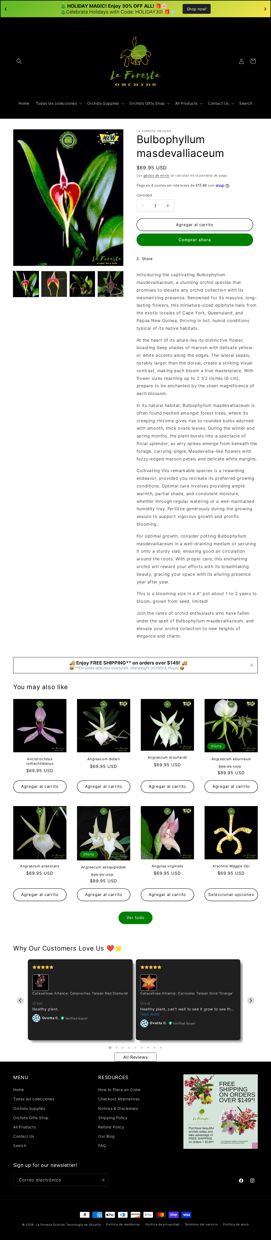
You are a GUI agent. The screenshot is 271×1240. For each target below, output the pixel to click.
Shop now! (196, 9)
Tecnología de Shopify (83, 1224)
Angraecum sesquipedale (103, 867)
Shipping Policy (112, 1117)
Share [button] (147, 258)
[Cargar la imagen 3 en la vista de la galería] (82, 284)
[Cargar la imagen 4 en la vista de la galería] (110, 284)
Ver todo (135, 917)
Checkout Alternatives (119, 1099)
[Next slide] (250, 1000)
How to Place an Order (119, 1089)
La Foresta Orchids (50, 1224)
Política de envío (236, 1224)
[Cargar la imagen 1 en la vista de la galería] (26, 284)
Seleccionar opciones (231, 894)
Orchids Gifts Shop (31, 1117)
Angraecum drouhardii (167, 757)
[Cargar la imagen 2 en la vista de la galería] (54, 284)
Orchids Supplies (29, 1108)
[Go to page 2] (116, 1047)
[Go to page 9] (161, 1047)
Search (19, 1145)
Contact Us (23, 1136)
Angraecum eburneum (231, 759)
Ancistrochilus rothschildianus (40, 761)
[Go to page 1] (110, 1047)
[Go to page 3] (123, 1047)
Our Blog (106, 1136)
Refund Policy (111, 1127)
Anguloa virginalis (167, 866)
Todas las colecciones (34, 1099)
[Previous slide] (20, 1000)
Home (18, 1089)
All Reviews (135, 1057)
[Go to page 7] (148, 1047)
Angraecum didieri (103, 759)
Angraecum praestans (39, 866)
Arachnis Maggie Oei (231, 866)
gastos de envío (156, 175)
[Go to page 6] (142, 1047)
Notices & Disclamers (118, 1108)
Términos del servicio (201, 1224)
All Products (24, 1127)
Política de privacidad (162, 1224)
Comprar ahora (195, 239)
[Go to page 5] (135, 1047)
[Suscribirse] (102, 1180)
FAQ (102, 1145)
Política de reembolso (123, 1224)
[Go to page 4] (129, 1047)
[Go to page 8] (154, 1047)
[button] (19, 61)
